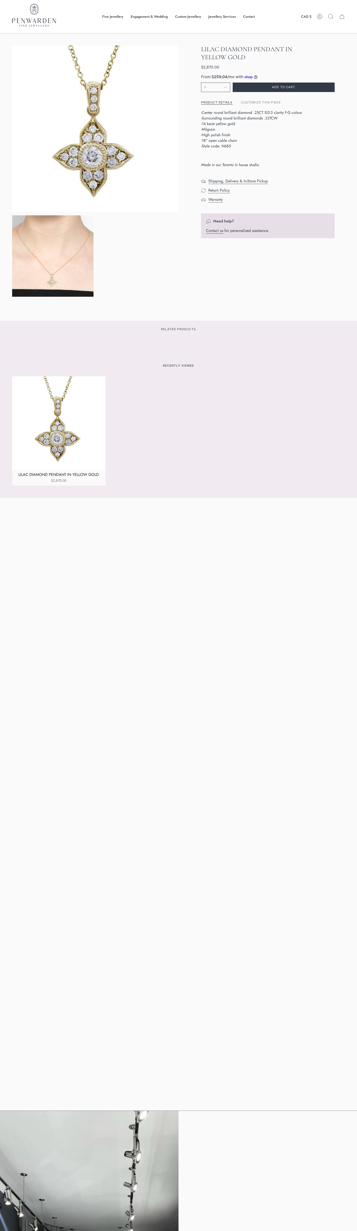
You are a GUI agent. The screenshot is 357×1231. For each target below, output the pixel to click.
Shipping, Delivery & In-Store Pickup (238, 181)
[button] (113, 17)
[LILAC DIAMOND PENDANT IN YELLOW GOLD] (58, 423)
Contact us (214, 230)
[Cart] (342, 16)
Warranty (215, 199)
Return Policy (219, 190)
